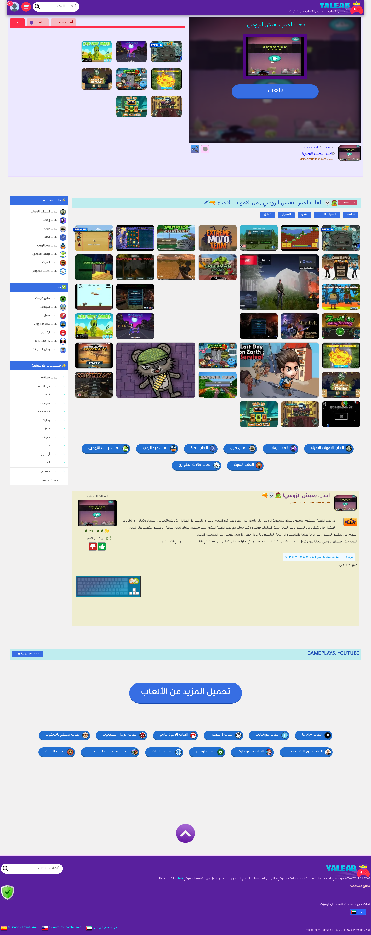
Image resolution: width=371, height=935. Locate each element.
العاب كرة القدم (48, 386)
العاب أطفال (50, 463)
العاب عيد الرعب (47, 245)
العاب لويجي (205, 752)
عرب (361, 911)
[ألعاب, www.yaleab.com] (337, 7)
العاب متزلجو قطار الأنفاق (109, 752)
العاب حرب (51, 228)
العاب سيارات (49, 307)
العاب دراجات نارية (46, 341)
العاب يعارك (50, 420)
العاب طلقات (163, 752)
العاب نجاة (51, 237)
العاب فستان (49, 471)
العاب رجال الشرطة (45, 349)
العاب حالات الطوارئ (45, 271)
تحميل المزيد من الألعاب (185, 692)
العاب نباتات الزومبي (45, 254)
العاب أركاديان (49, 332)
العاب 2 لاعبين (221, 735)
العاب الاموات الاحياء (44, 211)
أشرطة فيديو (63, 23)
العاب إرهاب (50, 220)
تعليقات (38, 23)
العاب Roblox (312, 735)
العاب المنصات (48, 412)
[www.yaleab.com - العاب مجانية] (344, 870)
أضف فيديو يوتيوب (27, 653)
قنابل (267, 214)
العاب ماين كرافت (46, 298)
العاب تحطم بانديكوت (62, 735)
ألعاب (17, 23)
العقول (286, 214)
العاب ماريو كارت (251, 752)
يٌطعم (351, 214)
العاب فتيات (50, 437)
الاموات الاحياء (327, 214)
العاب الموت (50, 262)
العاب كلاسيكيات (47, 446)
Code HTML (353, 521)
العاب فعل (51, 315)
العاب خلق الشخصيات (304, 752)
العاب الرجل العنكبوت (120, 735)
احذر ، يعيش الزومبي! (106, 927)
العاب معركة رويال (46, 324)
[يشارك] (195, 149)
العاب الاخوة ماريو (174, 735)
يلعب (275, 91)
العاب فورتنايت (268, 735)
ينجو (304, 214)
